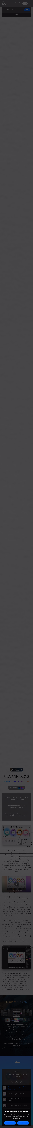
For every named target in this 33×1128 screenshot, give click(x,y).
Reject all (9, 1123)
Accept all (23, 1123)
